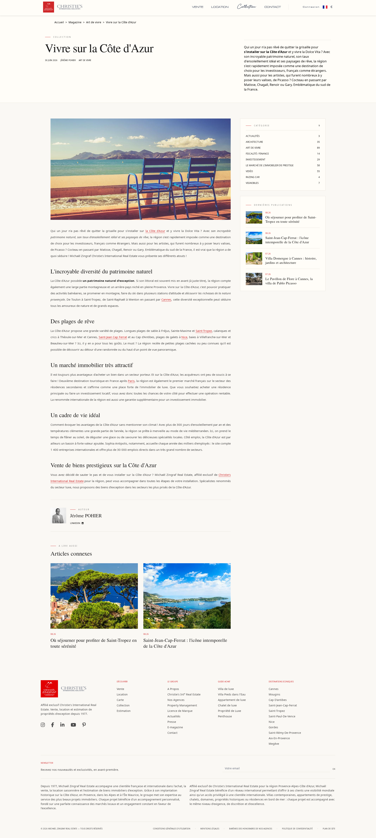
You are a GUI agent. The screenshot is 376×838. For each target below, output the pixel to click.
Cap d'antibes (278, 700)
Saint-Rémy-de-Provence (285, 733)
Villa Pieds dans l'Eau (232, 694)
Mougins (274, 694)
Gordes (273, 727)
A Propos (173, 689)
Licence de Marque (180, 711)
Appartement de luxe (232, 700)
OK (334, 769)
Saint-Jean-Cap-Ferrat (283, 705)
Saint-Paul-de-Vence (282, 716)
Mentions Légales (209, 828)
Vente (197, 7)
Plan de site (329, 828)
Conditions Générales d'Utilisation (171, 828)
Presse (171, 722)
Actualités (173, 716)
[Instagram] (43, 724)
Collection (246, 7)
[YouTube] (73, 724)
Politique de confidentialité (297, 828)
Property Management (182, 705)
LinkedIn (75, 523)
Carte (120, 700)
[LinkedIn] (62, 724)
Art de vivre (85, 60)
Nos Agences (175, 700)
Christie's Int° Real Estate (184, 694)
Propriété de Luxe (229, 711)
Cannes (166, 299)
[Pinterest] (84, 724)
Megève (274, 743)
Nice (184, 337)
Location (219, 7)
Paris (131, 381)
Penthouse (225, 716)
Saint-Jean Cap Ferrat (113, 337)
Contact (272, 7)
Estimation (124, 711)
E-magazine (175, 727)
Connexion (311, 7)
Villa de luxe (226, 689)
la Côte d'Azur (155, 231)
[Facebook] (52, 724)
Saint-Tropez (204, 331)
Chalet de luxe (227, 705)
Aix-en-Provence (279, 738)
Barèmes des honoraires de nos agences (250, 828)
